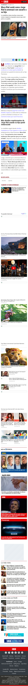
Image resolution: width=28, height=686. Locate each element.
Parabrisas (11, 658)
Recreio (11, 666)
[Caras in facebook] (9, 653)
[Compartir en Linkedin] (22, 60)
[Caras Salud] (14, 636)
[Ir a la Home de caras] (6, 2)
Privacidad (5, 671)
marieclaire (14, 475)
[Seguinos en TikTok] (16, 653)
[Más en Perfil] (8, 449)
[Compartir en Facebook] (13, 60)
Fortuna (24, 656)
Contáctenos (22, 669)
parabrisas (14, 520)
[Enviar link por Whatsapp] (19, 60)
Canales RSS (6, 669)
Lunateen (17, 658)
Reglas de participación (19, 671)
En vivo (24, 1)
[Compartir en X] (16, 60)
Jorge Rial (10, 180)
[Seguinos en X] (12, 653)
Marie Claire (18, 656)
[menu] (2, 2)
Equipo (11, 671)
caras (14, 497)
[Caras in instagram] (6, 653)
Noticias (11, 656)
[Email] (25, 60)
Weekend (5, 658)
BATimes (23, 658)
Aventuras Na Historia (6, 663)
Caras (15, 661)
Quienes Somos (14, 669)
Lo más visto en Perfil (9, 598)
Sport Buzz (24, 663)
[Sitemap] (22, 653)
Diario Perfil (5, 656)
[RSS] (19, 653)
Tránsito (14, 673)
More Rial (7, 64)
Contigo (20, 661)
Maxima (16, 666)
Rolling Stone (17, 663)
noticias (14, 453)
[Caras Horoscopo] (14, 642)
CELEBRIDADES (4, 4)
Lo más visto (6, 563)
